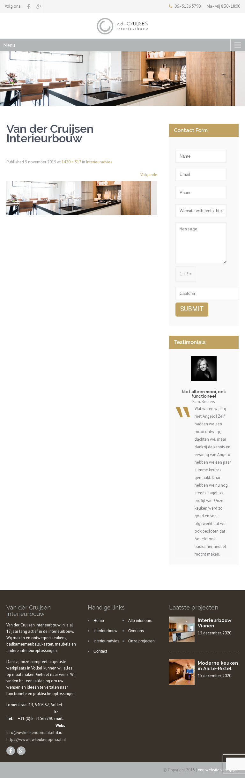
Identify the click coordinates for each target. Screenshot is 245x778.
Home (98, 620)
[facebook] (28, 6)
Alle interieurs (140, 620)
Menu (9, 45)
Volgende (148, 174)
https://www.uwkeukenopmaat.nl (36, 739)
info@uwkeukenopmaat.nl (30, 732)
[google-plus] (38, 6)
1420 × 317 (71, 162)
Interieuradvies (99, 162)
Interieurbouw (105, 631)
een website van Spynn (218, 770)
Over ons (136, 631)
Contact (100, 651)
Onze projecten (141, 641)
